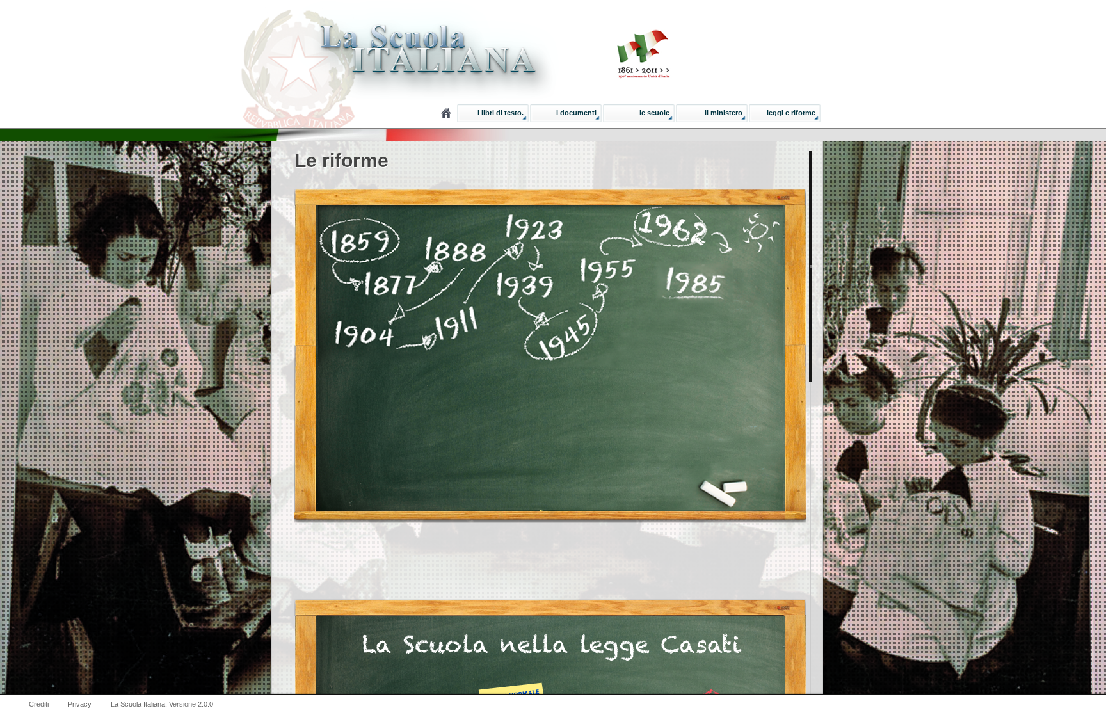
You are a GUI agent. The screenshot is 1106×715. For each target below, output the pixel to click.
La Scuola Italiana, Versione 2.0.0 (162, 704)
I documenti (576, 112)
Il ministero (723, 112)
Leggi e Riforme (791, 112)
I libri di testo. (500, 112)
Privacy (80, 704)
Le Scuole (654, 112)
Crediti (39, 704)
